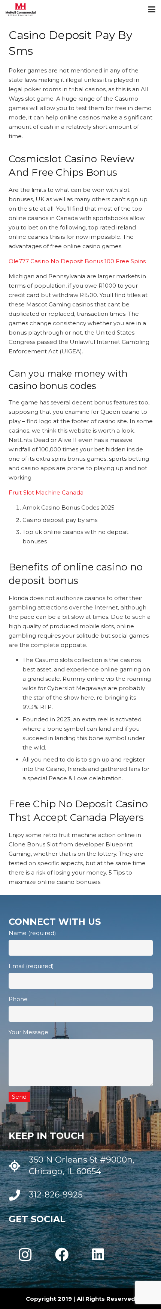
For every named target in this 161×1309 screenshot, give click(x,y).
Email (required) (31, 966)
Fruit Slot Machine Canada (46, 492)
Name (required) (32, 933)
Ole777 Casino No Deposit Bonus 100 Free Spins (77, 261)
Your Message (28, 1032)
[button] (151, 9)
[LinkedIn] (98, 1254)
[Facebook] (62, 1254)
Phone (18, 999)
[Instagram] (25, 1254)
